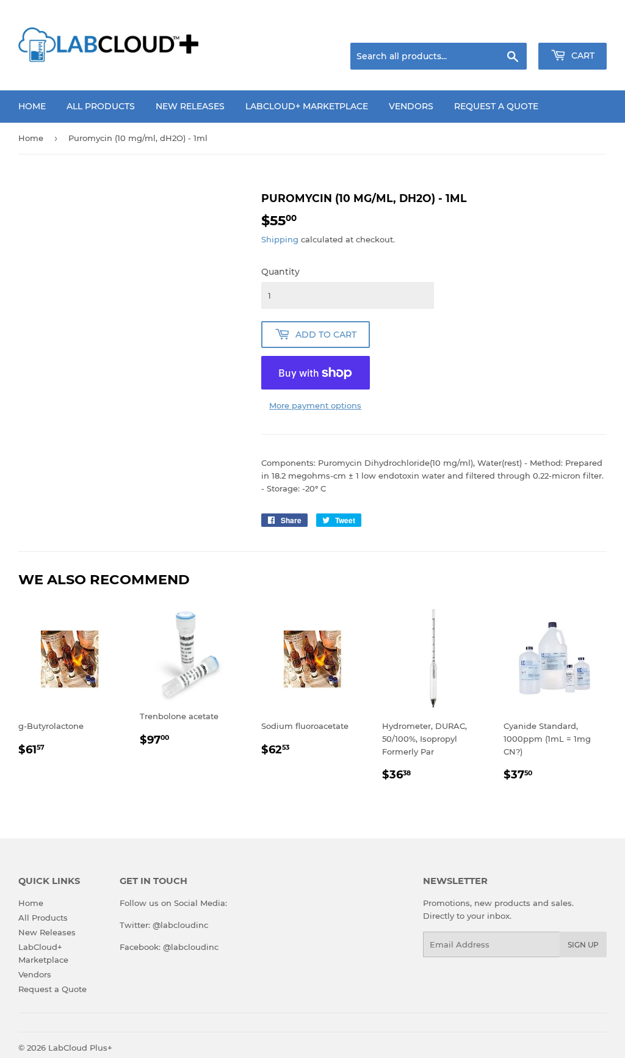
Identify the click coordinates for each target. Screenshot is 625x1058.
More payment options (315, 405)
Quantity (280, 271)
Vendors (411, 106)
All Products (101, 106)
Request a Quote (496, 106)
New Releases (190, 106)
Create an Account (573, 27)
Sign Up (583, 944)
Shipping (279, 239)
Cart (581, 55)
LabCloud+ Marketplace (306, 106)
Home (32, 106)
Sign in (510, 27)
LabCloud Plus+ (80, 1048)
